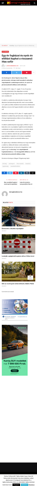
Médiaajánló (12, 481)
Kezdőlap (12, 45)
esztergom (12, 163)
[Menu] (3, 3)
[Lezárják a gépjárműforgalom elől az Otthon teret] (18, 244)
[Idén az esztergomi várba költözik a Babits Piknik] (18, 271)
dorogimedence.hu (12, 65)
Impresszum (28, 479)
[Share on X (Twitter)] (16, 72)
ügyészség (5, 166)
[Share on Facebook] (6, 72)
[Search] (34, 3)
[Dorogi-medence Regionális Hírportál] (18, 3)
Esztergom (5, 51)
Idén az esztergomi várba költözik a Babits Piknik (18, 284)
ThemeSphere (26, 476)
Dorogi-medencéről (12, 479)
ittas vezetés (20, 163)
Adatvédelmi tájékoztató (23, 481)
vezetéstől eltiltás (15, 166)
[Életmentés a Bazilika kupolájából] (18, 216)
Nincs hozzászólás (7, 68)
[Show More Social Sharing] (33, 72)
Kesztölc (28, 163)
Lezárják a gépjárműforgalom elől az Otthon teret (18, 256)
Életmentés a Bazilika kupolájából (12, 228)
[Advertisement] (18, 24)
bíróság (5, 163)
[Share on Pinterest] (27, 72)
